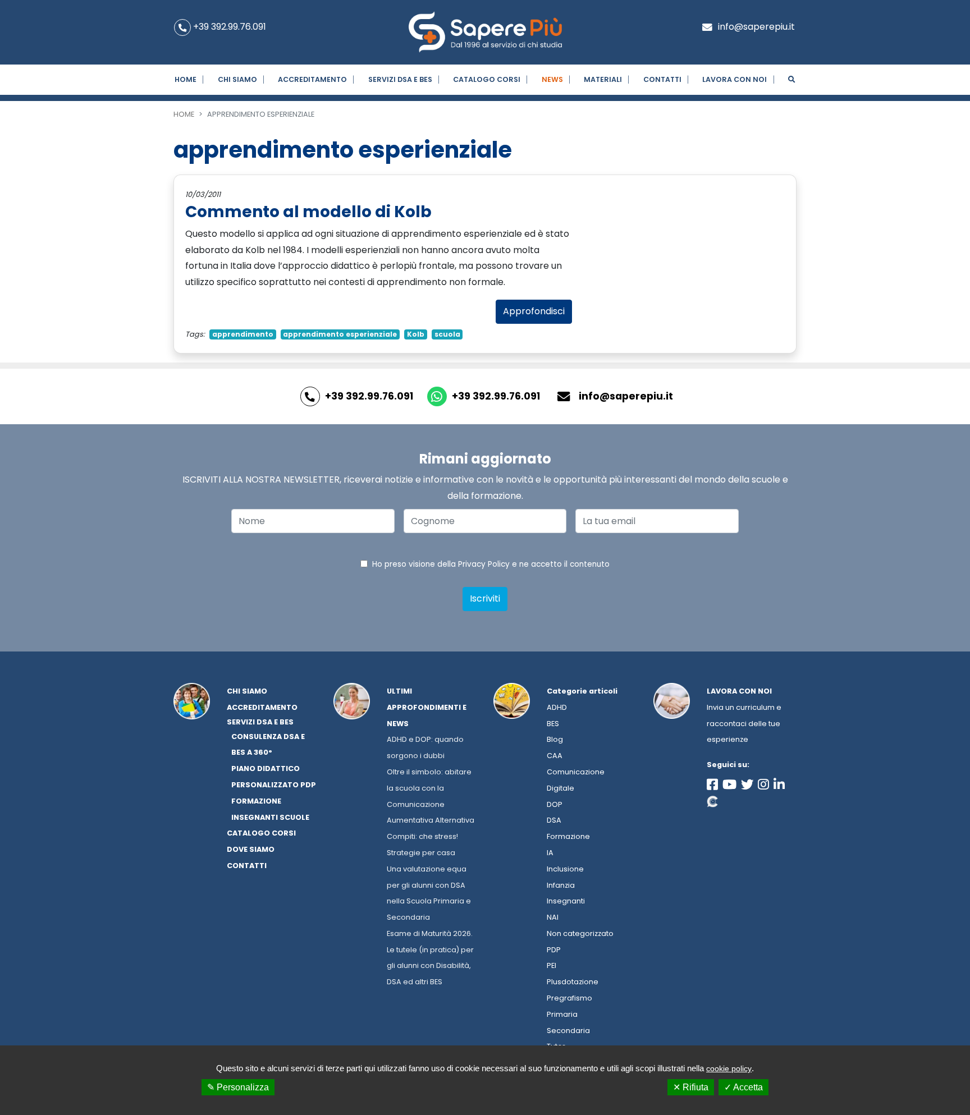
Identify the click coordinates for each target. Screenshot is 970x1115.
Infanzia (561, 885)
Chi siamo (237, 79)
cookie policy (729, 1068)
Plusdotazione (572, 981)
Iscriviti (485, 598)
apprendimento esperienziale (340, 334)
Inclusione (565, 869)
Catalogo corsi (486, 79)
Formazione (568, 836)
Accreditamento (312, 79)
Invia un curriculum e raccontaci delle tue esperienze (744, 724)
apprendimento (242, 334)
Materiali (603, 79)
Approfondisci (534, 311)
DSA (554, 820)
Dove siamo (250, 849)
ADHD (557, 707)
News (552, 79)
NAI (553, 917)
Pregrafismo (569, 998)
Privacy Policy (484, 564)
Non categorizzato (580, 933)
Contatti (662, 79)
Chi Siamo (247, 691)
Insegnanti (566, 901)
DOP (554, 804)
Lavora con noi (739, 691)
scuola (447, 334)
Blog (555, 739)
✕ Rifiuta (690, 1087)
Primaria (562, 1014)
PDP (554, 950)
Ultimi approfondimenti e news (426, 707)
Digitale (560, 788)
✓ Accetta (743, 1087)
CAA (554, 755)
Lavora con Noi (734, 79)
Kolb (415, 334)
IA (550, 852)
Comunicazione (576, 772)
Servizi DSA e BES (400, 79)
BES (553, 723)
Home (185, 79)
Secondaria (568, 1030)
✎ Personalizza (238, 1087)
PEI (551, 965)
